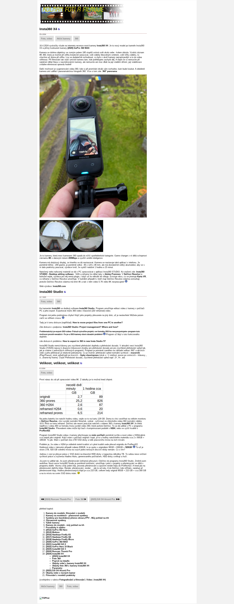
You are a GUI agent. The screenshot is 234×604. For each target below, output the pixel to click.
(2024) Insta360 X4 (55, 554)
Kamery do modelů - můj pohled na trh (65, 525)
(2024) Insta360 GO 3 (56, 549)
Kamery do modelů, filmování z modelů (65, 513)
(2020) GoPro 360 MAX (78, 48)
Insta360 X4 (48, 29)
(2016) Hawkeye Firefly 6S (58, 534)
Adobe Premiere (113, 274)
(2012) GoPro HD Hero (56, 530)
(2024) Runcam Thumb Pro (58, 499)
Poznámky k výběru (55, 527)
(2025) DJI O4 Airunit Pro (103, 499)
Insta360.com (59, 286)
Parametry (57, 568)
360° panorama (109, 71)
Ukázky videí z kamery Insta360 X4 (69, 563)
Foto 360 (79, 499)
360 (76, 38)
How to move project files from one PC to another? (98, 322)
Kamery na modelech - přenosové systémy (67, 515)
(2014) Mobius (53, 532)
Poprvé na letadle (60, 561)
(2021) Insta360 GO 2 (56, 544)
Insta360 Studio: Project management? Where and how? (90, 327)
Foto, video (46, 38)
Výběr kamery (52, 523)
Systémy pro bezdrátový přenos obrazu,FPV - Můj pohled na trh (77, 518)
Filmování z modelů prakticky (60, 575)
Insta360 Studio (51, 291)
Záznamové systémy (56, 520)
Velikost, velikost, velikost (59, 363)
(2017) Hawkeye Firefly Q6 (58, 537)
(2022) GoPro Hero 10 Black (59, 546)
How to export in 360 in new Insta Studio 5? (84, 341)
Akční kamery (63, 38)
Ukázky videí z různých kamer (60, 573)
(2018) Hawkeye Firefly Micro (60, 539)
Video (89, 580)
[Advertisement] (97, 484)
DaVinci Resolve (132, 274)
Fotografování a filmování (72, 580)
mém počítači (98, 435)
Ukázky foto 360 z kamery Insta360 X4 (70, 566)
